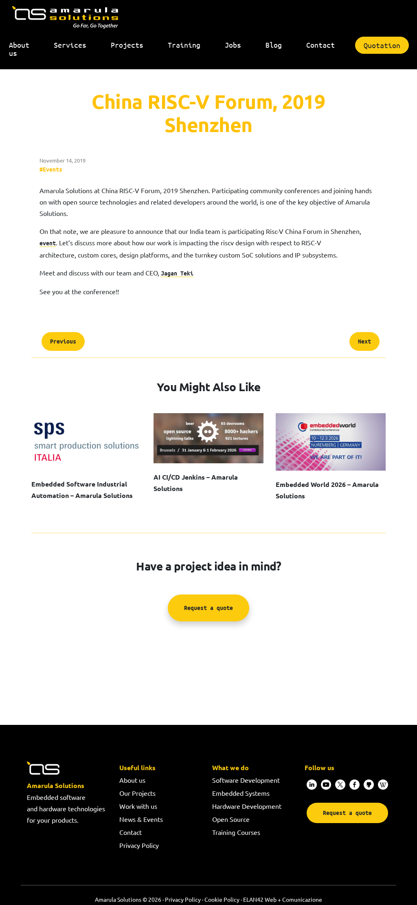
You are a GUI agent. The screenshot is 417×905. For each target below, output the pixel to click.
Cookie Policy (221, 899)
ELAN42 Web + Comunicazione (282, 899)
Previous (63, 341)
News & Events (141, 819)
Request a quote (208, 607)
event (48, 243)
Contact (130, 832)
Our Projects (137, 793)
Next (364, 341)
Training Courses (236, 832)
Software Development (246, 780)
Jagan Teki (177, 273)
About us (132, 780)
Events (52, 169)
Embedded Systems (241, 793)
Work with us (138, 806)
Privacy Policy (139, 845)
